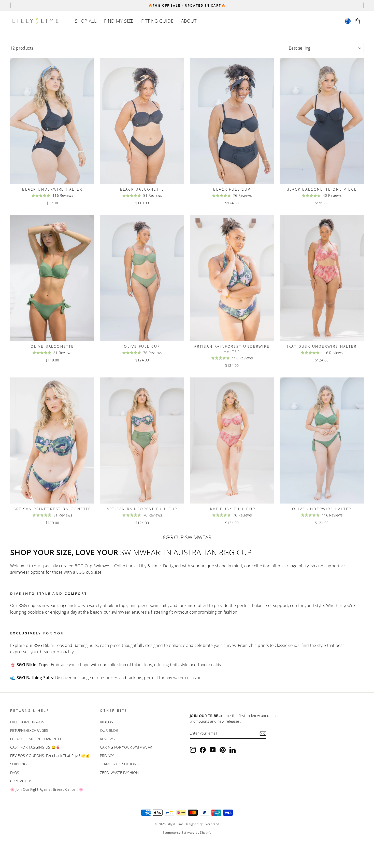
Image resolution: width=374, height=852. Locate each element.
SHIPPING (18, 764)
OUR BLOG (109, 730)
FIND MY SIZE (119, 21)
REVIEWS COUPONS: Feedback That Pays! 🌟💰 (50, 755)
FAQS (14, 772)
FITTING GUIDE (157, 21)
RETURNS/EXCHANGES (29, 730)
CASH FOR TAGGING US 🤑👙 (35, 747)
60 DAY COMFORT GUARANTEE (36, 738)
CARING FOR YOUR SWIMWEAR (126, 747)
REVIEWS (107, 738)
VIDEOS (106, 722)
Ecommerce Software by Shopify (187, 832)
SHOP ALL (85, 21)
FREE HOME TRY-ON (27, 722)
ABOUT (188, 21)
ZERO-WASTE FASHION (119, 772)
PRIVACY (107, 755)
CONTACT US (21, 781)
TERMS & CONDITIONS (119, 764)
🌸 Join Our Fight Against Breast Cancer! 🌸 (46, 789)
